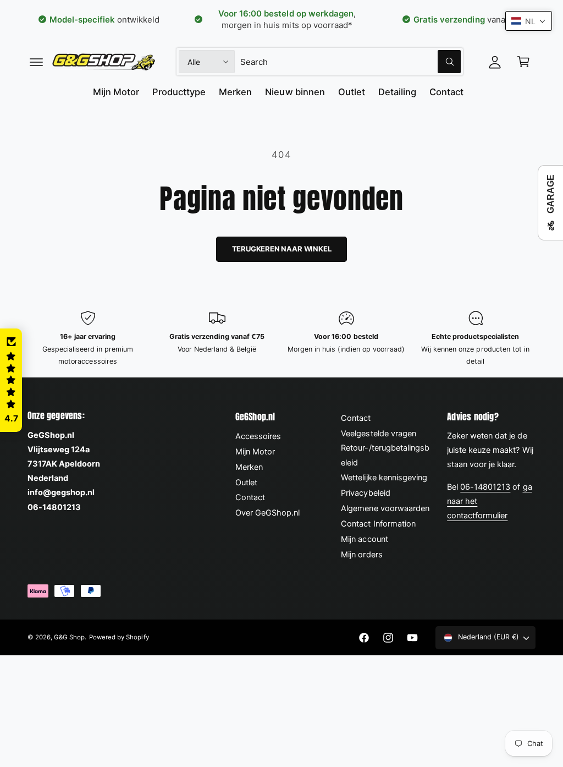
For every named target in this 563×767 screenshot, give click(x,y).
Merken (249, 467)
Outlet (246, 482)
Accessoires (258, 436)
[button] (36, 61)
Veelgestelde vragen (378, 434)
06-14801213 (485, 487)
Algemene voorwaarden (385, 508)
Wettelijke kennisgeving (384, 478)
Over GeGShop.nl (267, 513)
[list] (281, 339)
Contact (250, 497)
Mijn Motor (255, 452)
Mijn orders (361, 555)
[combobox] (351, 61)
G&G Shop (69, 637)
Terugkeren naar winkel (282, 248)
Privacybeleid (365, 493)
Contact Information (378, 524)
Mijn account (364, 539)
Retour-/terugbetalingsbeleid (385, 455)
